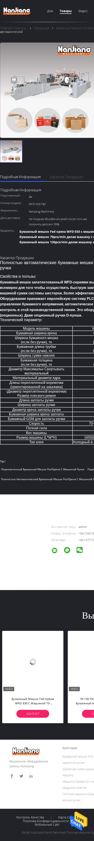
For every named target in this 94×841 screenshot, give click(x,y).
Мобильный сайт (47, 824)
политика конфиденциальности (46, 821)
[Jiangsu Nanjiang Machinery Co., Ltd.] (57, 551)
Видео (82, 11)
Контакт (32, 714)
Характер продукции (66, 176)
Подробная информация (20, 176)
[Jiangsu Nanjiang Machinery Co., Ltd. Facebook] (11, 776)
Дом (50, 11)
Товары (66, 11)
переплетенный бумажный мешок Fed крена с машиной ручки (42, 469)
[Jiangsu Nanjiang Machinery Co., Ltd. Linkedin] (31, 776)
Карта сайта (66, 817)
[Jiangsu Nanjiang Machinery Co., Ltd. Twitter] (21, 776)
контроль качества (30, 817)
